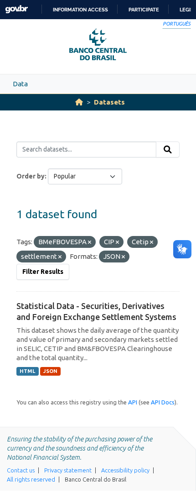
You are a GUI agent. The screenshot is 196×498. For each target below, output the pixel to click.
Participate (144, 9)
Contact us (21, 470)
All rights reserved (31, 479)
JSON (50, 371)
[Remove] (89, 242)
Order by (30, 176)
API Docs (163, 402)
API (132, 402)
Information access (80, 9)
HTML (27, 371)
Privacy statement (68, 470)
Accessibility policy (125, 470)
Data (20, 84)
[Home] (79, 102)
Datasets (109, 102)
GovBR (16, 9)
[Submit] (168, 150)
